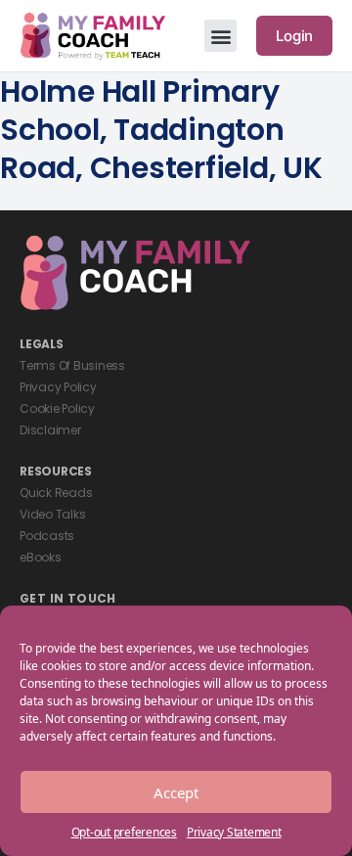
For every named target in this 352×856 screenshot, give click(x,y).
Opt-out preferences (124, 832)
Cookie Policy (57, 408)
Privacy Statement (234, 832)
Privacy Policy (58, 387)
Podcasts (47, 535)
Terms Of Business (72, 365)
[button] (220, 36)
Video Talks (52, 514)
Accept (176, 792)
